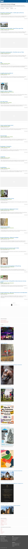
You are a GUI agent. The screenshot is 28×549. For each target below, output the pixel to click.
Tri (15, 8)
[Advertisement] (14, 43)
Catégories (3, 8)
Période (11, 8)
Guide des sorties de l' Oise (4, 322)
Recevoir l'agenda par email (4, 321)
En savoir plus (25, 18)
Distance (7, 8)
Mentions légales (2, 537)
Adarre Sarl (3, 547)
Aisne (1, 528)
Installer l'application (3, 320)
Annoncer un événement (15, 537)
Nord (1, 529)
